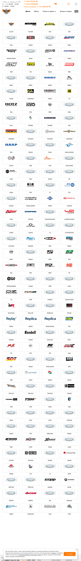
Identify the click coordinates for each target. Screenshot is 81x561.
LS (50, 232)
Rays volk (30, 313)
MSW (50, 259)
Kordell (50, 205)
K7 (50, 192)
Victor (30, 420)
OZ (11, 299)
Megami (31, 259)
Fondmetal (11, 138)
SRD (69, 366)
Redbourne (50, 313)
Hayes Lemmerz (69, 152)
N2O (69, 259)
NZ (69, 272)
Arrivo (49, 58)
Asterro (69, 58)
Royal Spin (50, 339)
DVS (30, 112)
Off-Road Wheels (11, 286)
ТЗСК (69, 514)
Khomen (11, 205)
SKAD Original (50, 366)
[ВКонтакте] (55, 4)
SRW (11, 380)
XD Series (30, 460)
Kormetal (69, 205)
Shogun (31, 366)
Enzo (11, 125)
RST (30, 353)
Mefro (11, 259)
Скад (50, 514)
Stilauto (50, 380)
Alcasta (30, 45)
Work (11, 447)
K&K (30, 192)
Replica (31, 326)
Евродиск (69, 500)
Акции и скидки (66, 11)
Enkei (69, 112)
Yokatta (11, 473)
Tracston (69, 393)
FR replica (50, 138)
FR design (30, 138)
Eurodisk (50, 125)
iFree (50, 165)
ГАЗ (50, 500)
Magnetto (30, 246)
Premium (50, 299)
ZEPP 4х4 (30, 487)
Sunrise (69, 380)
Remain (69, 313)
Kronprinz (30, 219)
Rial (69, 326)
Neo (11, 272)
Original (31, 286)
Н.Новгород (30, 514)
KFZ (69, 192)
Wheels (69, 433)
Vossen (11, 433)
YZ (50, 473)
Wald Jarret (50, 433)
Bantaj (50, 71)
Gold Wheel (69, 138)
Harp (11, 152)
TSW (30, 406)
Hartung (31, 152)
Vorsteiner (69, 420)
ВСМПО (30, 500)
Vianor (11, 420)
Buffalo (69, 85)
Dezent (50, 98)
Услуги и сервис (48, 11)
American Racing (11, 58)
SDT (11, 366)
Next (30, 272)
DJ (69, 98)
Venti (69, 406)
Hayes (50, 152)
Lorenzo (30, 232)
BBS (69, 71)
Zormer (69, 487)
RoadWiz (11, 339)
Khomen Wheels (30, 205)
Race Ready (11, 313)
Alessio (50, 45)
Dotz (11, 112)
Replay (11, 326)
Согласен (69, 554)
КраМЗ (11, 514)
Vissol (50, 420)
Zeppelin (50, 487)
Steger (30, 380)
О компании (68, 560)
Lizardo (11, 232)
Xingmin (50, 460)
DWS (50, 112)
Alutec (69, 45)
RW (50, 353)
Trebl (11, 406)
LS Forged (11, 246)
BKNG (30, 85)
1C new (11, 31)
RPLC (69, 339)
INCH (30, 179)
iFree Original (69, 165)
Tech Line (11, 393)
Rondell (31, 339)
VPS (30, 433)
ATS (31, 71)
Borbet (50, 85)
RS (11, 353)
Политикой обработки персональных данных (29, 554)
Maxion (69, 246)
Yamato (69, 460)
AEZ (69, 31)
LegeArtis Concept (69, 219)
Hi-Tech (11, 165)
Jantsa (11, 192)
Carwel (11, 98)
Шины (36, 11)
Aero (50, 31)
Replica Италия (50, 326)
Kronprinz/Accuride (50, 219)
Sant (69, 353)
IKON (11, 179)
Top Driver (50, 393)
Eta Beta (30, 125)
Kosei (11, 219)
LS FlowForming (69, 232)
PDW (30, 299)
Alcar (11, 45)
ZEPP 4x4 (11, 487)
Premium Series (69, 299)
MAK (50, 246)
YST (30, 473)
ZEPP (69, 473)
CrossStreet (30, 98)
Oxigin (69, 286)
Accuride (30, 31)
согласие (53, 553)
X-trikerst (11, 460)
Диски (28, 11)
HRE (30, 165)
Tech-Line (30, 393)
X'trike (30, 447)
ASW (11, 71)
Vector (50, 406)
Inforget (50, 179)
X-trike (69, 447)
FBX (69, 125)
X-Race (50, 447)
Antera (30, 58)
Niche (50, 272)
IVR (69, 179)
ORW (50, 286)
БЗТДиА (11, 500)
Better (11, 85)
